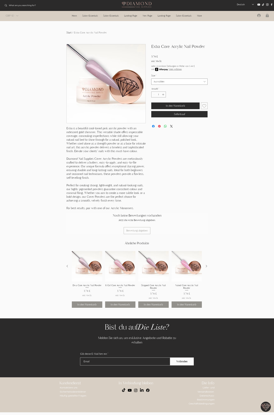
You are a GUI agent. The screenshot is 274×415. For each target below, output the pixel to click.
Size (153, 75)
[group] (136, 279)
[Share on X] (171, 126)
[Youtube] (258, 4)
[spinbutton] (158, 94)
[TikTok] (263, 4)
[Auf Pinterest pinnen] (159, 126)
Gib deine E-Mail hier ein (93, 354)
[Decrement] (154, 94)
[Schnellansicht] (87, 266)
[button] (12, 16)
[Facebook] (271, 4)
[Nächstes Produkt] (206, 266)
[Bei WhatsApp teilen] (165, 126)
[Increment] (163, 94)
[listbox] (12, 16)
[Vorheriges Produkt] (67, 266)
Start (69, 32)
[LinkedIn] (142, 390)
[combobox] (179, 82)
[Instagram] (267, 4)
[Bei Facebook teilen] (153, 126)
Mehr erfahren (175, 69)
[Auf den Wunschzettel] (204, 105)
